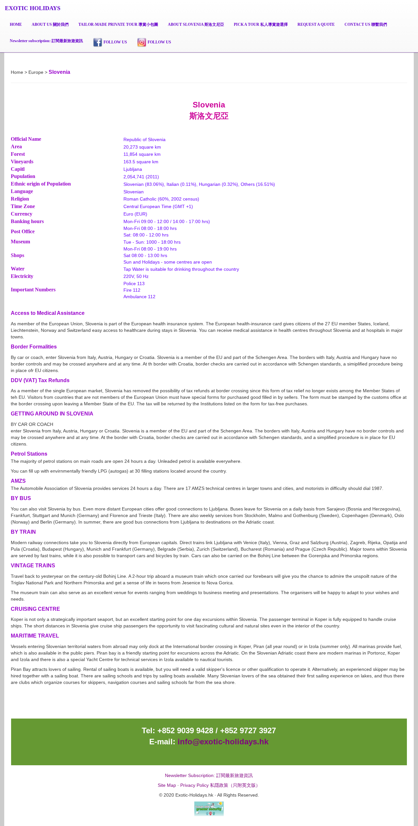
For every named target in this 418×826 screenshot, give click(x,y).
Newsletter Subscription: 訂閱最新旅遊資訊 (209, 775)
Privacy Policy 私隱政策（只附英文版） (220, 785)
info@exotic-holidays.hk (221, 741)
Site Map (167, 785)
